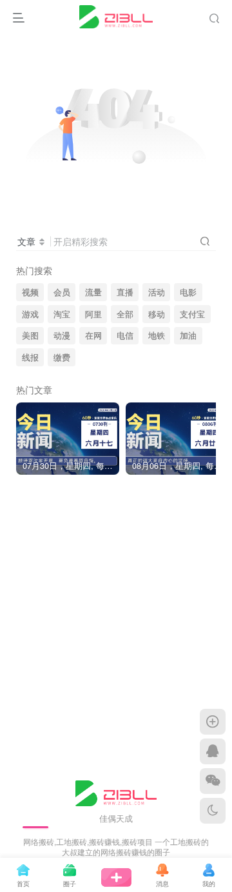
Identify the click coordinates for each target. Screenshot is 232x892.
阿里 (93, 314)
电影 (188, 292)
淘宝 (61, 314)
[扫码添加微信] (213, 781)
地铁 (156, 335)
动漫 (61, 335)
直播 (125, 292)
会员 (61, 292)
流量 (93, 292)
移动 (156, 314)
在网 (93, 335)
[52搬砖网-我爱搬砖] (116, 792)
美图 (30, 335)
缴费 (61, 357)
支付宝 (192, 314)
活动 (156, 292)
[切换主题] (213, 811)
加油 (188, 335)
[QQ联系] (213, 751)
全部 (125, 314)
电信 (125, 335)
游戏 (30, 314)
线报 (30, 357)
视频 (30, 292)
